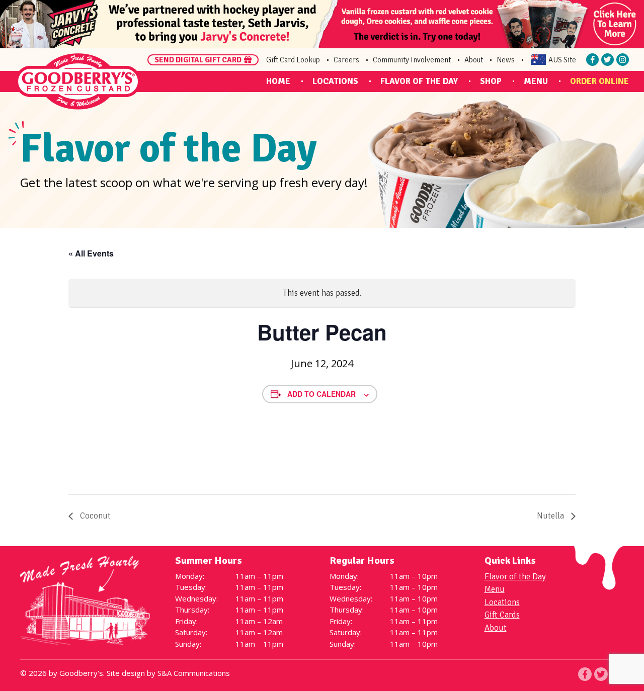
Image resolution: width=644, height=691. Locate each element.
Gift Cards (502, 615)
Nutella (551, 515)
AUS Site (562, 59)
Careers (346, 59)
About (473, 59)
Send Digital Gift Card (198, 59)
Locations (335, 81)
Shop (491, 81)
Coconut (94, 515)
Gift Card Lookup (293, 59)
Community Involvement (412, 59)
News (506, 59)
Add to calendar (321, 394)
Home (278, 81)
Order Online (599, 81)
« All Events (91, 253)
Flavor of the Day (419, 81)
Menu (536, 81)
